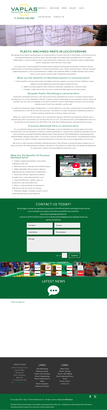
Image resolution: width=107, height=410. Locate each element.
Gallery (72, 8)
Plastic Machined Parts (64, 376)
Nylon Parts (64, 369)
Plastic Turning (65, 371)
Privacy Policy (65, 381)
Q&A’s (81, 8)
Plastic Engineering (42, 376)
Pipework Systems (42, 386)
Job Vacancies (44, 17)
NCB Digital (69, 399)
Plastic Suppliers (42, 384)
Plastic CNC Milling (65, 374)
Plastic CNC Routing (42, 374)
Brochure (54, 8)
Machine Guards (42, 371)
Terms (64, 378)
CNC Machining (42, 369)
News (64, 8)
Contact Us (58, 17)
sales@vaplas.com (20, 382)
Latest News (53, 281)
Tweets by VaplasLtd (17, 302)
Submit (74, 255)
